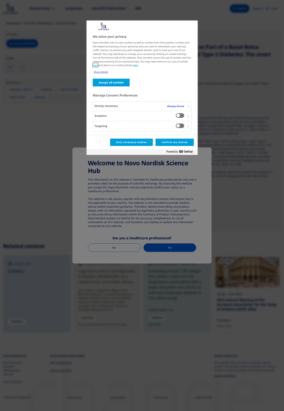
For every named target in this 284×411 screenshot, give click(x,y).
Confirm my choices (175, 142)
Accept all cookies (111, 82)
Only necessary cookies (131, 142)
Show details (101, 72)
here (95, 65)
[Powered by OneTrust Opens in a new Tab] (181, 152)
